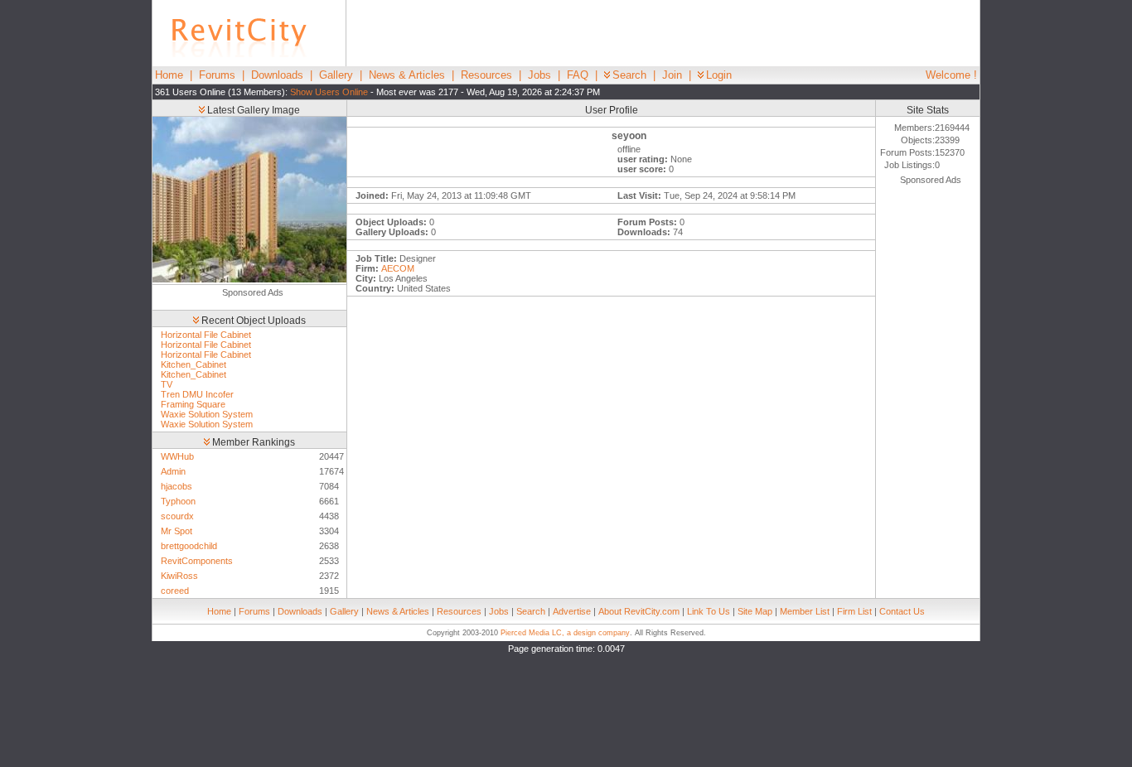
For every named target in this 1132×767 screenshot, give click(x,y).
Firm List (854, 611)
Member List (805, 611)
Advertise (572, 611)
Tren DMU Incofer (197, 394)
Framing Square (193, 404)
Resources (486, 75)
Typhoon (178, 501)
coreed (175, 591)
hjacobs (176, 486)
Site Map (755, 611)
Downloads (277, 75)
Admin (173, 471)
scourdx (177, 516)
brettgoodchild (189, 546)
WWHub (177, 456)
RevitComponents (197, 561)
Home (169, 75)
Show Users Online (329, 92)
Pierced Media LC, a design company (565, 633)
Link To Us (708, 611)
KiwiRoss (179, 576)
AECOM (397, 268)
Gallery (336, 75)
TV (166, 384)
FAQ (577, 75)
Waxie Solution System (207, 414)
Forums (217, 75)
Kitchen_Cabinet (193, 364)
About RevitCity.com (639, 611)
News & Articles (407, 75)
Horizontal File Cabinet (206, 335)
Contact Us (902, 611)
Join (672, 75)
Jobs (539, 75)
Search (629, 75)
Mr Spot (176, 531)
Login (719, 75)
